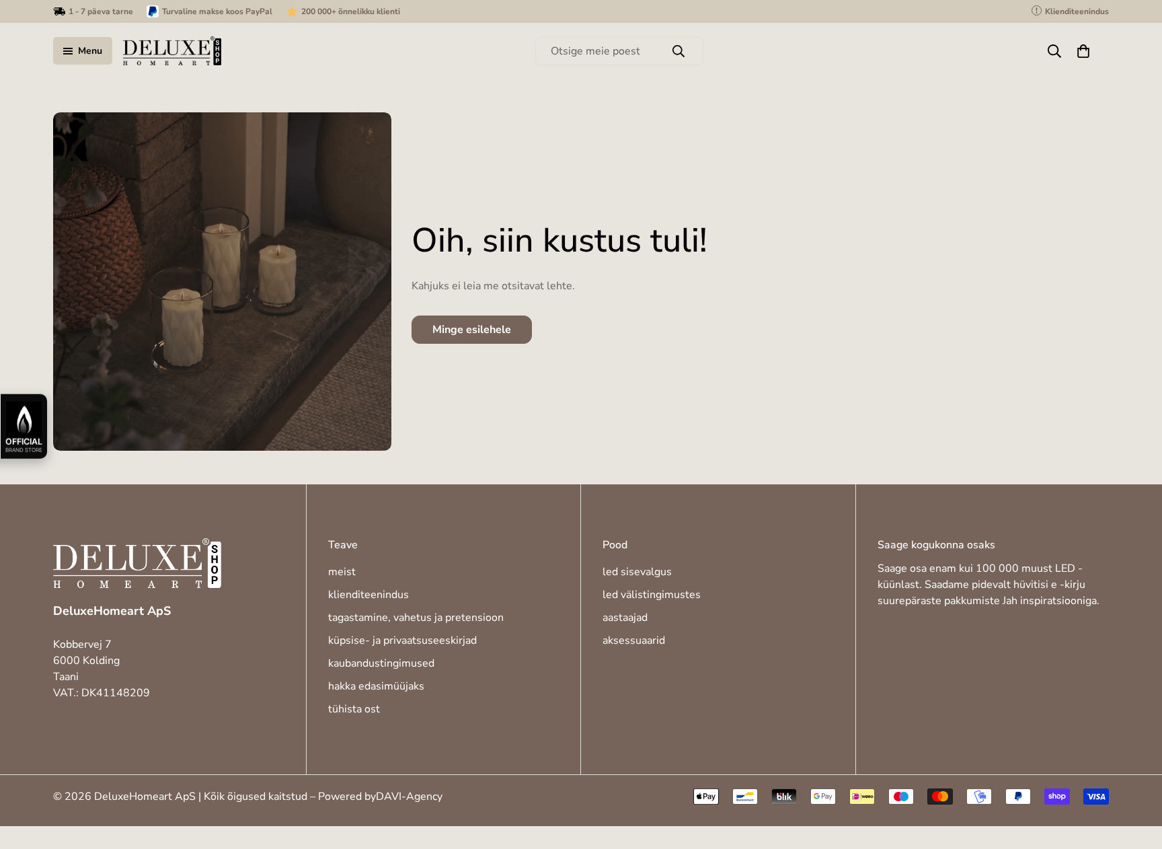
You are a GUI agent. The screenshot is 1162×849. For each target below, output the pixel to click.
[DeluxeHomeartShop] (172, 51)
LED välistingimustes (652, 594)
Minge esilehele (471, 329)
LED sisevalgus (637, 571)
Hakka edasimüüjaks (376, 686)
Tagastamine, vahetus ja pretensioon (416, 617)
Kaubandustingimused (381, 663)
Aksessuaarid (634, 640)
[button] (1083, 51)
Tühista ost (354, 709)
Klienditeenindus (368, 594)
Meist (342, 571)
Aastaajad (625, 617)
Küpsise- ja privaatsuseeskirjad (402, 640)
